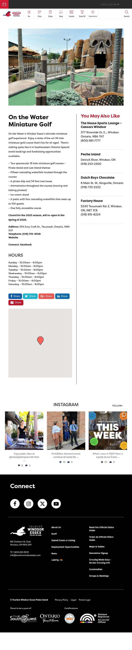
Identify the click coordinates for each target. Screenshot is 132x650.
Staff (54, 533)
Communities (95, 569)
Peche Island (90, 154)
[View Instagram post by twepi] (40, 446)
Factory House (92, 201)
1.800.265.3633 (21, 552)
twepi (23, 414)
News (54, 553)
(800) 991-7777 (91, 140)
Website (13, 237)
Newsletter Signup (98, 553)
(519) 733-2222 (91, 187)
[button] (40, 340)
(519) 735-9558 (31, 233)
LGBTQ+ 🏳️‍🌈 (57, 560)
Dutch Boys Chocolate (97, 177)
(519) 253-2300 (91, 164)
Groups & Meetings (99, 575)
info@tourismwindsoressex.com (25, 555)
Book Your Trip (3, 3)
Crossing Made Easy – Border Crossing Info (100, 561)
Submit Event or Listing (63, 540)
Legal (73, 599)
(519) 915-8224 (91, 214)
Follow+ (117, 406)
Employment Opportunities (65, 546)
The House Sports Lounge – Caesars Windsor (101, 125)
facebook (26, 244)
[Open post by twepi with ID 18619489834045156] (24, 430)
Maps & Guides (96, 546)
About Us (56, 527)
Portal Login (85, 599)
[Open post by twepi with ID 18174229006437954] (108, 430)
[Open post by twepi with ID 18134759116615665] (66, 430)
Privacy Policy (61, 599)
